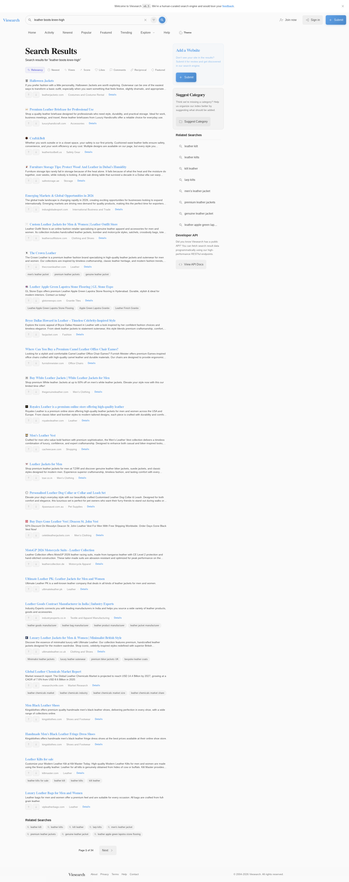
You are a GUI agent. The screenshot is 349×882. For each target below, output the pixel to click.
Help (124, 874)
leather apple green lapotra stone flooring (119, 834)
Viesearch (11, 20)
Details (112, 94)
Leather (75, 266)
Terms (115, 874)
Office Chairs (75, 363)
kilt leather (94, 780)
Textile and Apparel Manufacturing (89, 617)
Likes (102, 70)
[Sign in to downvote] (36, 95)
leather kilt (59, 780)
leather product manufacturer (109, 625)
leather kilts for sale (38, 780)
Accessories (77, 123)
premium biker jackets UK (105, 659)
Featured (160, 70)
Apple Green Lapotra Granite (94, 308)
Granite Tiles (73, 300)
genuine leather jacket (97, 274)
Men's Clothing (81, 391)
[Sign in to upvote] (28, 95)
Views (71, 70)
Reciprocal (141, 70)
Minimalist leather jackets (41, 659)
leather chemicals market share (147, 693)
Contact (134, 874)
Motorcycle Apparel (80, 564)
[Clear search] (145, 20)
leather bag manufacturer (75, 625)
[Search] (162, 20)
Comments (120, 70)
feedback (228, 6)
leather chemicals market (41, 693)
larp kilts (97, 827)
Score (87, 70)
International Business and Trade (92, 209)
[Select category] (154, 20)
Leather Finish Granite (127, 308)
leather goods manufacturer (42, 625)
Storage (68, 180)
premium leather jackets (67, 274)
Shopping (71, 449)
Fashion (67, 334)
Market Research (78, 685)
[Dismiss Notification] (343, 6)
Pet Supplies (75, 506)
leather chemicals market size (109, 693)
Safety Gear (73, 152)
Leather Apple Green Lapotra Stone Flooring (51, 308)
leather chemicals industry (74, 693)
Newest (55, 70)
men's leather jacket (38, 274)
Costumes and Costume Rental (86, 94)
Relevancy (37, 70)
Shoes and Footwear (78, 719)
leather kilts (77, 780)
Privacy (104, 874)
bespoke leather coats (136, 659)
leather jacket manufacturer (144, 625)
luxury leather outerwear (72, 659)
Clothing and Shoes (83, 238)
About (94, 874)
